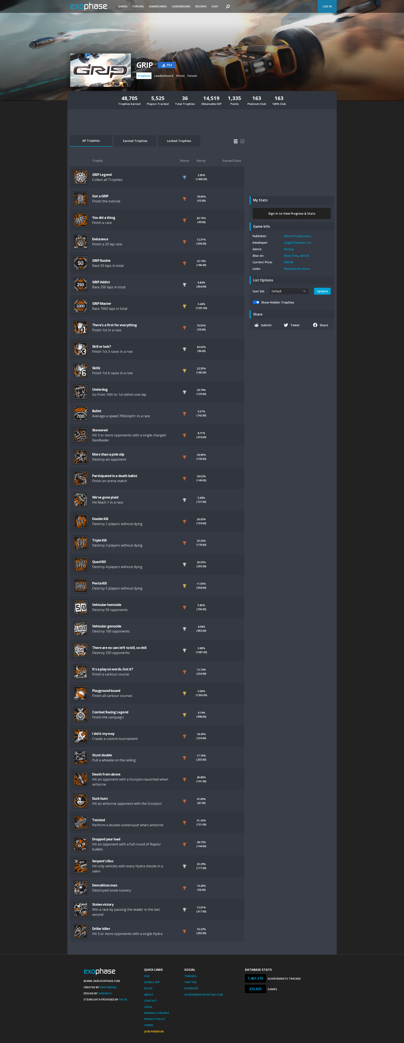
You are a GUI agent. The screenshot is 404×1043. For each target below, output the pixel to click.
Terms (148, 1025)
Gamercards (158, 6)
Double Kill (100, 518)
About (149, 994)
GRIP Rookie (101, 260)
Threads (190, 976)
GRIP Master (101, 303)
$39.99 (288, 262)
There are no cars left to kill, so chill (119, 647)
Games (123, 6)
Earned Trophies (135, 141)
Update (322, 291)
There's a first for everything (114, 325)
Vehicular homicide (106, 604)
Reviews (201, 6)
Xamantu (105, 993)
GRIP (144, 65)
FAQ (146, 976)
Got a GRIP (100, 196)
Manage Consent (156, 1013)
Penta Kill (99, 583)
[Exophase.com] (91, 6)
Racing (289, 249)
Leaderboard (181, 6)
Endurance (100, 239)
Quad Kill (99, 561)
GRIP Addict (101, 282)
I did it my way (103, 733)
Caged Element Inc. (298, 243)
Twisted (98, 820)
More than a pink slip (108, 454)
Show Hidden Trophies (277, 302)
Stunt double (102, 755)
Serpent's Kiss (102, 861)
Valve (123, 999)
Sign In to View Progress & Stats (291, 213)
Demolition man (104, 885)
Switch (304, 256)
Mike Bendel (108, 987)
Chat (215, 6)
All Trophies (91, 141)
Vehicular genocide (106, 626)
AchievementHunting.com (203, 994)
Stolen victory (102, 904)
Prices (180, 76)
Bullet (96, 411)
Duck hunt (100, 798)
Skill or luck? (101, 346)
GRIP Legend (102, 174)
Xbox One (291, 256)
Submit (266, 325)
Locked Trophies (179, 141)
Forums (138, 6)
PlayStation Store (297, 269)
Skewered (100, 430)
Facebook (191, 988)
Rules (148, 988)
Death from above (106, 774)
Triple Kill (99, 540)
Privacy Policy (154, 1019)
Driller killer (101, 928)
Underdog (100, 389)
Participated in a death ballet (114, 475)
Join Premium (154, 1031)
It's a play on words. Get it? (112, 669)
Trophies (143, 76)
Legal (148, 1007)
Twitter (190, 982)
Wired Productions (297, 236)
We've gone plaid (105, 497)
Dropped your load (106, 839)
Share (324, 325)
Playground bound (106, 690)
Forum (192, 76)
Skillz (96, 368)
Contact (150, 1001)
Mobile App (152, 982)
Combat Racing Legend (110, 712)
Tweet (295, 325)
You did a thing (103, 217)
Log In (327, 6)
